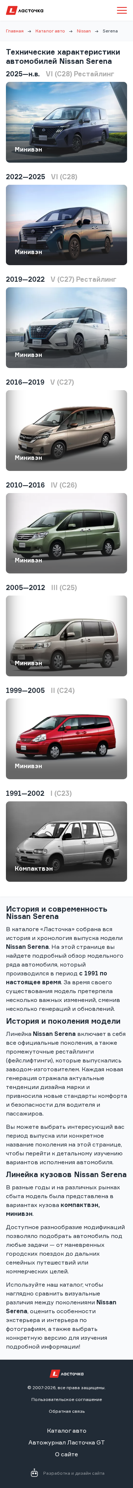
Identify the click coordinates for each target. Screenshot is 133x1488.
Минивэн (28, 149)
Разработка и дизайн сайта (74, 1473)
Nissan (84, 31)
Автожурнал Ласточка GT (66, 1442)
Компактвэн (34, 868)
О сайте (66, 1454)
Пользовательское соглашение (66, 1399)
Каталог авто (50, 31)
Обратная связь (67, 1411)
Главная (15, 31)
